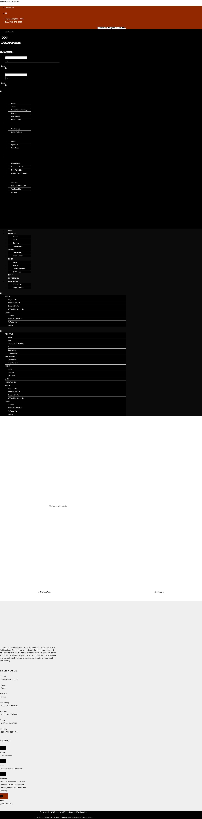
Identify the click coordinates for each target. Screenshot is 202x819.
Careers (14, 113)
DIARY (9, 176)
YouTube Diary (16, 189)
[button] (1, 91)
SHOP (9, 151)
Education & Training (19, 110)
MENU (9, 135)
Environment (16, 119)
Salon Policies (16, 132)
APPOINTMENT (12, 123)
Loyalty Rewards (19, 269)
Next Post (159, 592)
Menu (13, 141)
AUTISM (14, 182)
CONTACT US (13, 281)
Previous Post (44, 592)
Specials (14, 145)
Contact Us (15, 129)
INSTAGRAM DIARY (18, 186)
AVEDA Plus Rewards (19, 173)
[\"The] (82, 544)
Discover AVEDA (17, 167)
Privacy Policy (87, 817)
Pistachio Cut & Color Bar (9, 1)
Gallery (14, 192)
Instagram (54, 506)
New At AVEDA (16, 170)
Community (15, 116)
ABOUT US (12, 233)
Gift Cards (15, 148)
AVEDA (9, 157)
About (13, 103)
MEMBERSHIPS (12, 154)
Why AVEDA (15, 163)
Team (13, 106)
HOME (10, 230)
